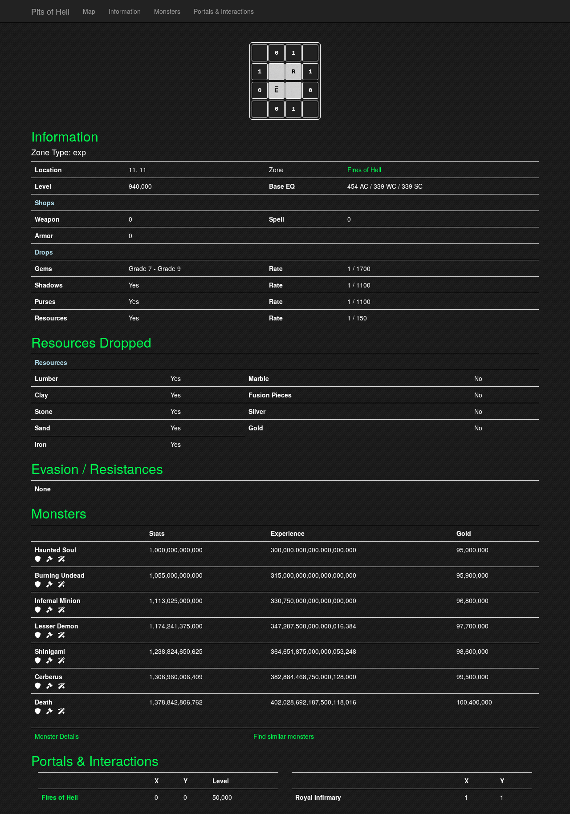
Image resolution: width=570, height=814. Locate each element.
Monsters (167, 11)
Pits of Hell (50, 11)
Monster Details (57, 736)
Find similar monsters (283, 736)
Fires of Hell (364, 169)
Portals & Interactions (224, 11)
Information (125, 11)
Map (89, 11)
